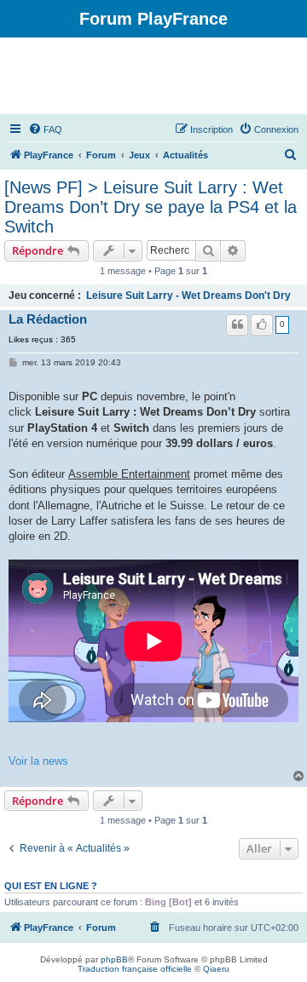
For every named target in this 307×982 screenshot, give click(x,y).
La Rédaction (48, 319)
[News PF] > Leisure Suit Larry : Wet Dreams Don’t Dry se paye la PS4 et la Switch (150, 207)
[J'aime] (262, 324)
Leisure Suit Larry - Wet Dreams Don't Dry (188, 295)
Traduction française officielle (135, 968)
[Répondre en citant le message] (237, 324)
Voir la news (38, 761)
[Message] (14, 363)
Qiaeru (216, 968)
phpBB (114, 959)
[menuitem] (45, 129)
